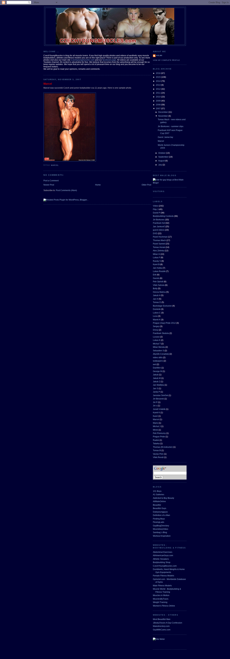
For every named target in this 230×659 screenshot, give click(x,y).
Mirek (155, 430)
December (163, 112)
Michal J (156, 426)
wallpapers (158, 361)
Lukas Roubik (159, 271)
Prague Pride (159, 436)
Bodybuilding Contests (163, 216)
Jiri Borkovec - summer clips (170, 126)
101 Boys (157, 491)
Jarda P (156, 392)
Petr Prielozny (159, 433)
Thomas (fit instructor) (163, 447)
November (163, 116)
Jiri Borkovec (159, 219)
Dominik (156, 309)
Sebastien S (158, 350)
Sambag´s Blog (160, 532)
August (161, 161)
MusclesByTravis (160, 599)
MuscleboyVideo (160, 529)
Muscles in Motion (161, 595)
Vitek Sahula (159, 285)
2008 (158, 105)
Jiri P (155, 402)
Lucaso (156, 337)
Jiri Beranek (158, 399)
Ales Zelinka (158, 250)
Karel (155, 416)
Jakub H (156, 295)
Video (155, 206)
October (162, 153)
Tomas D (157, 302)
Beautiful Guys (159, 508)
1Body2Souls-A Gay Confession (167, 623)
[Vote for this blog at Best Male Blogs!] (170, 183)
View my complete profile (166, 60)
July (160, 165)
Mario (155, 423)
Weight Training (160, 602)
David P (156, 213)
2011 (158, 93)
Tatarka (156, 443)
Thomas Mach (159, 240)
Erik (154, 275)
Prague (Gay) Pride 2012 (164, 323)
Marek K (156, 319)
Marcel (47, 83)
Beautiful (157, 505)
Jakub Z (156, 381)
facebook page (109, 60)
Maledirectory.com (161, 626)
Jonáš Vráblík (159, 409)
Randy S (157, 261)
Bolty (155, 288)
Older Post (146, 185)
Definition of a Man (161, 515)
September (163, 157)
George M (157, 371)
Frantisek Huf (159, 223)
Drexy (155, 330)
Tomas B (157, 450)
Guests (156, 278)
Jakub (155, 375)
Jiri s (155, 405)
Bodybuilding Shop (161, 562)
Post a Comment (51, 180)
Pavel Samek (159, 244)
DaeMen (157, 368)
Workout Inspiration (162, 536)
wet (154, 364)
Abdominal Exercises (162, 552)
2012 (158, 89)
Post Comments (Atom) (66, 190)
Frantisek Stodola (161, 333)
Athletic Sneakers (161, 559)
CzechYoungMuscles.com (165, 566)
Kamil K (156, 412)
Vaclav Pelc (158, 454)
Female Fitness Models (163, 575)
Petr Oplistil (158, 281)
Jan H (155, 299)
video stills (157, 357)
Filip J (155, 209)
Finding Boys (159, 519)
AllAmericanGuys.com (163, 555)
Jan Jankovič (159, 226)
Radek (156, 440)
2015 (158, 77)
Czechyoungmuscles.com (82, 60)
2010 (158, 97)
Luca (155, 316)
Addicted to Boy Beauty (163, 498)
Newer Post (48, 185)
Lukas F (156, 257)
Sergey (156, 326)
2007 (158, 108)
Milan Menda (159, 347)
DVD (155, 233)
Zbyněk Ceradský (161, 354)
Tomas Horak (159, 247)
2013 (158, 85)
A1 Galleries (158, 494)
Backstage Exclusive (162, 306)
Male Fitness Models (162, 585)
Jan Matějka (158, 385)
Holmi (159, 55)
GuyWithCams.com (161, 630)
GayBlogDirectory (161, 526)
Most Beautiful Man (161, 619)
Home (98, 185)
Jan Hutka (157, 268)
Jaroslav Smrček (160, 395)
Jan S (155, 388)
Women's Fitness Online (164, 606)
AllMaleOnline (159, 501)
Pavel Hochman (160, 237)
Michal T (157, 344)
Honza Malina (159, 292)
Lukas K (156, 340)
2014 (158, 81)
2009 (158, 101)
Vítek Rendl (158, 457)
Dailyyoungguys (160, 512)
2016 (158, 73)
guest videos (159, 230)
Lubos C (157, 313)
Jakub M (157, 378)
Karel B (156, 264)
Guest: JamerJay (165, 137)
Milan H (156, 254)
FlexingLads (158, 522)
